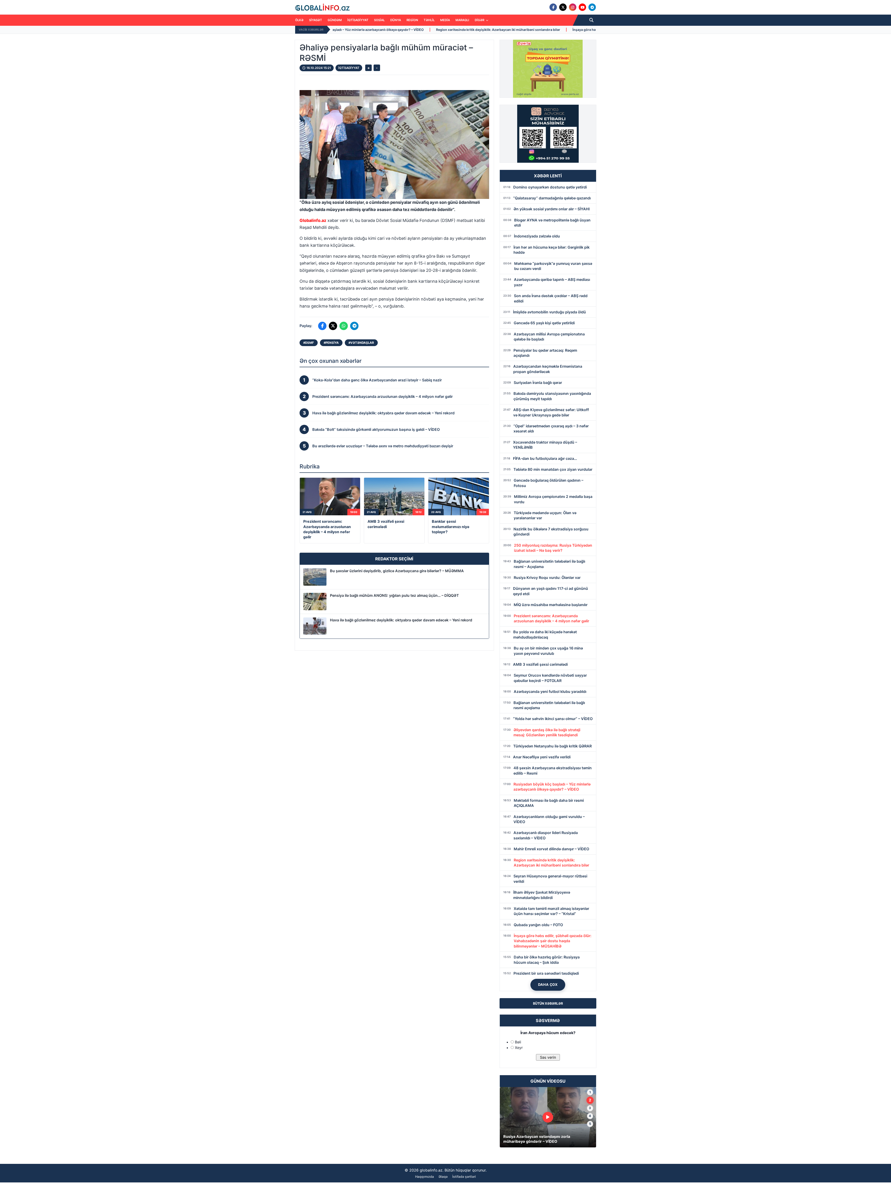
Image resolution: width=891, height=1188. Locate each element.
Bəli (518, 1042)
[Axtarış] (591, 20)
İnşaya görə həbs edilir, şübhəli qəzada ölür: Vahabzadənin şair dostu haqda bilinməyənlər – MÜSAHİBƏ (485, 30)
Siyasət (315, 20)
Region (412, 20)
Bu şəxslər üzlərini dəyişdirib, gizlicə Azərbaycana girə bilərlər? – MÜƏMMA (397, 570)
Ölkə (299, 20)
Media (445, 20)
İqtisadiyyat (357, 20)
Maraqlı (462, 20)
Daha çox (548, 984)
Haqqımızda (424, 1176)
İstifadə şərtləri (464, 1176)
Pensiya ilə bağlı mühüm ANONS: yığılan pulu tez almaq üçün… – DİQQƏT (394, 595)
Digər (480, 20)
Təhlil (429, 20)
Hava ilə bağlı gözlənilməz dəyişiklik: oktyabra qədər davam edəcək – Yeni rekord (401, 620)
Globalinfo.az (313, 220)
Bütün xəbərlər (548, 1003)
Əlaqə (443, 1176)
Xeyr (519, 1047)
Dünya (395, 20)
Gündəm (335, 20)
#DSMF (308, 342)
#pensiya (331, 342)
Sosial (379, 20)
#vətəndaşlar (361, 342)
